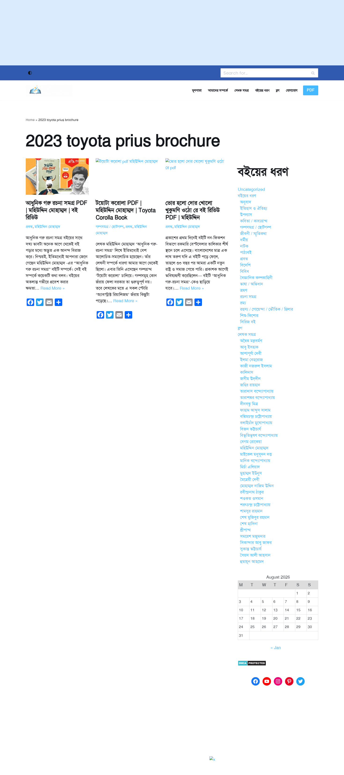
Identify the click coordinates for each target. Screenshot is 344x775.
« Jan (276, 647)
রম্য (243, 303)
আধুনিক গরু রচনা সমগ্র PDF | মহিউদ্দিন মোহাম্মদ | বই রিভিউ (56, 210)
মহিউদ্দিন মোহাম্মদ (47, 226)
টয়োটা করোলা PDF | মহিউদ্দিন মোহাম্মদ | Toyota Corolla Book (126, 210)
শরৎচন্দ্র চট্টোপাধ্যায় (255, 504)
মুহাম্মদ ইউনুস (251, 473)
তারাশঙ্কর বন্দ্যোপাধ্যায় (257, 397)
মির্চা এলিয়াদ (250, 466)
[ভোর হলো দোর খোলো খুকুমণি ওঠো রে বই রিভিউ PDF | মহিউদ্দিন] (196, 176)
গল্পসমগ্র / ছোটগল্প (110, 226)
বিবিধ (244, 271)
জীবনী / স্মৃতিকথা (253, 233)
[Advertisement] (172, 32)
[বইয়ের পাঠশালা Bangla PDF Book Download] (49, 90)
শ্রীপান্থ (245, 530)
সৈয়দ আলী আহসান (255, 555)
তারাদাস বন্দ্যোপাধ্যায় (257, 391)
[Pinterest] (289, 681)
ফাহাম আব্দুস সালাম (255, 410)
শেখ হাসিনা (249, 523)
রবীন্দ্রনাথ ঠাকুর (252, 492)
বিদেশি (245, 265)
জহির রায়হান (250, 385)
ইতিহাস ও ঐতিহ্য (253, 208)
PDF (311, 90)
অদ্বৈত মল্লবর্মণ (251, 340)
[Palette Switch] (30, 73)
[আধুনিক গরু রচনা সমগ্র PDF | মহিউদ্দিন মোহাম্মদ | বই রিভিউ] (57, 176)
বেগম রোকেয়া (251, 441)
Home (30, 120)
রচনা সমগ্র (248, 296)
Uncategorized (251, 189)
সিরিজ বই (248, 321)
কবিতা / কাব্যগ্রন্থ (253, 221)
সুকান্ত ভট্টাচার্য (251, 548)
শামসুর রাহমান (251, 511)
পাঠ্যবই (246, 252)
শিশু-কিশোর (249, 315)
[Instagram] (278, 681)
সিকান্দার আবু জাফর (256, 542)
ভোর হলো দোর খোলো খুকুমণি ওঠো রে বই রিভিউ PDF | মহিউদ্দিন (192, 210)
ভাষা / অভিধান (251, 284)
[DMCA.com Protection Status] (252, 664)
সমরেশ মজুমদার (252, 536)
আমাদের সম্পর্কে (218, 90)
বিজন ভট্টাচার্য (250, 429)
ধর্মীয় (244, 239)
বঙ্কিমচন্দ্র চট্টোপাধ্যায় (256, 416)
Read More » (52, 288)
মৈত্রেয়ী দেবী (249, 479)
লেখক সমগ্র (241, 90)
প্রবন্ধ (29, 226)
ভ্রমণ (243, 290)
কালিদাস (246, 372)
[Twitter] (300, 681)
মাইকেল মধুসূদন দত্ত (256, 454)
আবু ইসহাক (249, 347)
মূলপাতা (196, 90)
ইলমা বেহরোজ (251, 359)
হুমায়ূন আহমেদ (252, 561)
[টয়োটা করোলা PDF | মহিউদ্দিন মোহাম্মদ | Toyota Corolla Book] (127, 176)
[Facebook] (255, 681)
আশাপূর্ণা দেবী (250, 353)
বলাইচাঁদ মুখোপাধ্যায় (256, 422)
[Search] (313, 73)
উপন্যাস (246, 214)
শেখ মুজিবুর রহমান (255, 517)
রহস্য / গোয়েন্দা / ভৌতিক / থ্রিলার (266, 309)
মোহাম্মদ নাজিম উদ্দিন (257, 485)
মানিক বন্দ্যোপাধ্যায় (255, 460)
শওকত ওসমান (251, 498)
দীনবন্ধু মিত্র (249, 403)
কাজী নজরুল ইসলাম (256, 366)
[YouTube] (267, 681)
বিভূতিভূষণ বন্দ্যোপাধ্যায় (259, 435)
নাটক (244, 246)
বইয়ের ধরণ (262, 90)
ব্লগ (277, 90)
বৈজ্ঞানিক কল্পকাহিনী (256, 277)
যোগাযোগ (291, 90)
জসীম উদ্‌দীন (250, 378)
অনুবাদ (245, 202)
